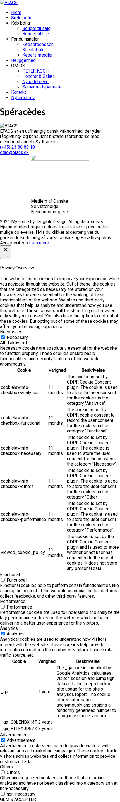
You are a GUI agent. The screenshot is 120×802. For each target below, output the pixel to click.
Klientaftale (33, 49)
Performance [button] (12, 601)
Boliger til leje (35, 33)
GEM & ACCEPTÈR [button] (18, 799)
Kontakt (18, 92)
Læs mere (39, 242)
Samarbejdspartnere (42, 87)
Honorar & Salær (38, 76)
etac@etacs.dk (14, 152)
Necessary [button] (10, 332)
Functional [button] (10, 574)
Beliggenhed (23, 60)
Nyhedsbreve (35, 81)
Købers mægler (37, 55)
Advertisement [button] (14, 734)
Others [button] (6, 767)
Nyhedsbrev (23, 97)
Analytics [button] (9, 628)
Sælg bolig (21, 17)
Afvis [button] (23, 242)
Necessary (17, 337)
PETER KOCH (35, 71)
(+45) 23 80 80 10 (17, 147)
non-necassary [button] (14, 788)
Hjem (16, 12)
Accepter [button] (9, 242)
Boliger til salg (36, 28)
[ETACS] (9, 2)
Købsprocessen (38, 44)
